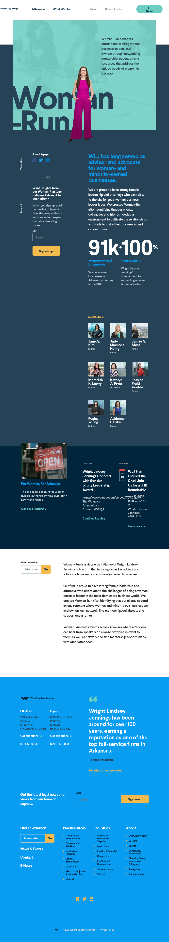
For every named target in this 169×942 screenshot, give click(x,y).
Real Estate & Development (104, 863)
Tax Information (137, 874)
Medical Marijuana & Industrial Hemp (75, 873)
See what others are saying (106, 770)
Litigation (71, 866)
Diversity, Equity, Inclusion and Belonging (137, 861)
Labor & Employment (72, 860)
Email (35, 231)
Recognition (135, 869)
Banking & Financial (107, 851)
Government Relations (72, 845)
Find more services (29, 562)
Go (47, 570)
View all (70, 879)
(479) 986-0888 (59, 744)
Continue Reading (32, 509)
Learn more (135, 526)
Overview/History (138, 835)
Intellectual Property (71, 853)
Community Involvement (135, 852)
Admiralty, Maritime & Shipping (103, 838)
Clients (132, 846)
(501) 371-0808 (29, 744)
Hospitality (103, 856)
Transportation (105, 869)
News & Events (113, 9)
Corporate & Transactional (73, 837)
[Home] (37, 708)
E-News (149, 9)
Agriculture (103, 846)
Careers (133, 841)
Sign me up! (46, 251)
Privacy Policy (107, 930)
